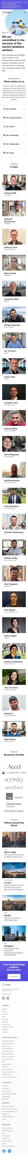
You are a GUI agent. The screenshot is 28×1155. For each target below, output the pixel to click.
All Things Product (7, 1141)
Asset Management (7, 1048)
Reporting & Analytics (8, 1054)
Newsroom (5, 1014)
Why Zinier (5, 1021)
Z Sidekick (5, 1086)
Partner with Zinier (7, 1128)
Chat (3, 1061)
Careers (4, 1011)
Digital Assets (6, 1114)
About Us (4, 1009)
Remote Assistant (7, 1069)
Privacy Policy (6, 1024)
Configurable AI (6, 1096)
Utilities (4, 1119)
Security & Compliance (8, 1146)
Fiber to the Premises (8, 1106)
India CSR (4, 1029)
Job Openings (14, 976)
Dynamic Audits (6, 1064)
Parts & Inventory (7, 1046)
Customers (5, 1019)
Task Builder (5, 1088)
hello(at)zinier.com (7, 993)
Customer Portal (6, 1074)
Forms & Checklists (7, 1059)
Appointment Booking (8, 1072)
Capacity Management (8, 1043)
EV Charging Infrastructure (9, 1111)
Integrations (5, 1099)
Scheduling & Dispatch (8, 1041)
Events (4, 1016)
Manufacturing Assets (8, 1116)
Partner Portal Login (7, 1130)
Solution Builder (6, 1091)
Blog (3, 1133)
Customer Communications (9, 1077)
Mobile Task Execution (8, 1056)
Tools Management (7, 1051)
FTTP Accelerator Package (9, 1109)
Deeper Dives (6, 1138)
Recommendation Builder (9, 1093)
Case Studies (6, 1136)
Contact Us (5, 1032)
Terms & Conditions (7, 1027)
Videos (4, 1143)
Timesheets (5, 1066)
